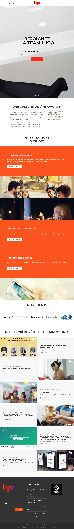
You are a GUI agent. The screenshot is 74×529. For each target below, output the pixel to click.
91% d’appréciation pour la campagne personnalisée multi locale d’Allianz (15, 460)
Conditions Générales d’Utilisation (48, 527)
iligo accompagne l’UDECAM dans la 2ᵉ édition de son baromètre (35, 501)
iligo (18, 457)
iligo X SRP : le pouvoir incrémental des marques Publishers (53, 346)
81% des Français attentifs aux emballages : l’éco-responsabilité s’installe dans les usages (18, 415)
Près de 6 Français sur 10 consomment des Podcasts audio (37, 495)
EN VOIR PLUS (43, 352)
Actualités (49, 344)
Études (53, 344)
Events (56, 344)
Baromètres (17, 366)
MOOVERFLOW (45, 524)
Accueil (19, 527)
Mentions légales (35, 527)
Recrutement (26, 527)
